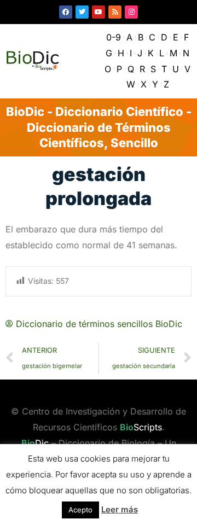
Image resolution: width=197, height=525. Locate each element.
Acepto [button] (80, 509)
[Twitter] (82, 12)
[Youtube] (98, 12)
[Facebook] (65, 12)
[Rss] (114, 12)
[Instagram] (131, 12)
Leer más (119, 509)
